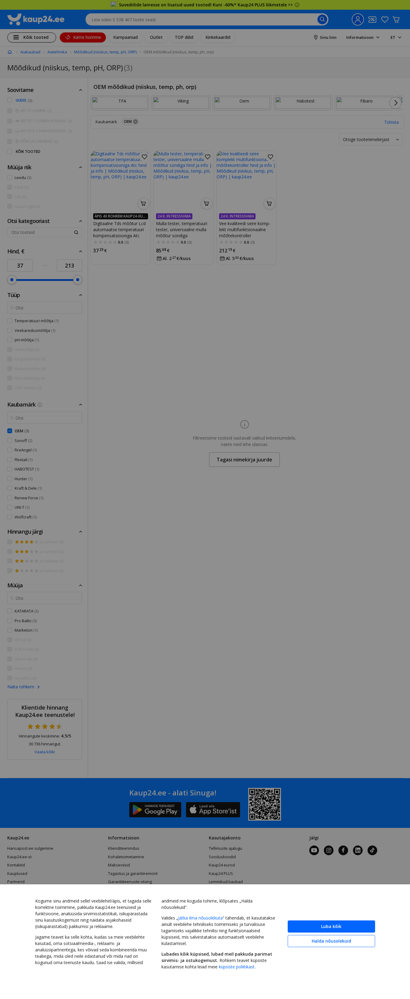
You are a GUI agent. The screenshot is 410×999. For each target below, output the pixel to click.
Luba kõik (331, 926)
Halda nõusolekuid (331, 941)
